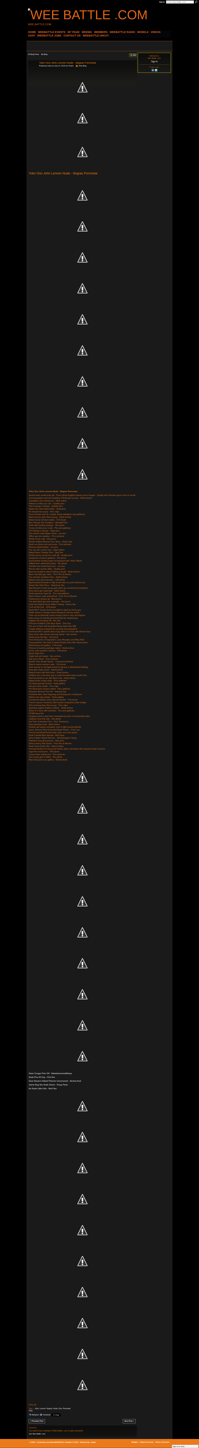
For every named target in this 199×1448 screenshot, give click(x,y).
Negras (49, 1409)
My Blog (44, 54)
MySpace (35, 1415)
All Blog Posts (33, 54)
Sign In (162, 2)
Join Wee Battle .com (37, 1434)
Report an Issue (146, 1442)
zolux (49, 66)
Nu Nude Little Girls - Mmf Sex (43, 1088)
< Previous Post (36, 1421)
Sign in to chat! (179, 1446)
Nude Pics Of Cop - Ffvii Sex (42, 1077)
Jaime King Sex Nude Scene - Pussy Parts (48, 1085)
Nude (55, 1409)
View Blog (83, 66)
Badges (135, 1442)
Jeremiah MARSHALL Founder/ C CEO (62, 1442)
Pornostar (66, 1409)
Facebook (47, 1415)
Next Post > (129, 1421)
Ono (60, 1409)
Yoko (31, 1411)
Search (196, 2)
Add (134, 55)
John (37, 1409)
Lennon (43, 1409)
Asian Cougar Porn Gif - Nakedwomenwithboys (50, 1073)
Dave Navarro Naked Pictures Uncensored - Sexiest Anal (55, 1081)
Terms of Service (162, 1442)
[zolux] (32, 69)
